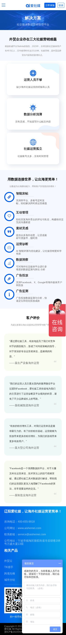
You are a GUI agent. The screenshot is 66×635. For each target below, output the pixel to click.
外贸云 (8, 560)
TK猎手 (8, 567)
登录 (61, 5)
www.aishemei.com (29, 528)
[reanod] (33, 6)
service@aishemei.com (32, 534)
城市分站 (9, 579)
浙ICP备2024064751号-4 (17, 631)
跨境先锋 (9, 573)
